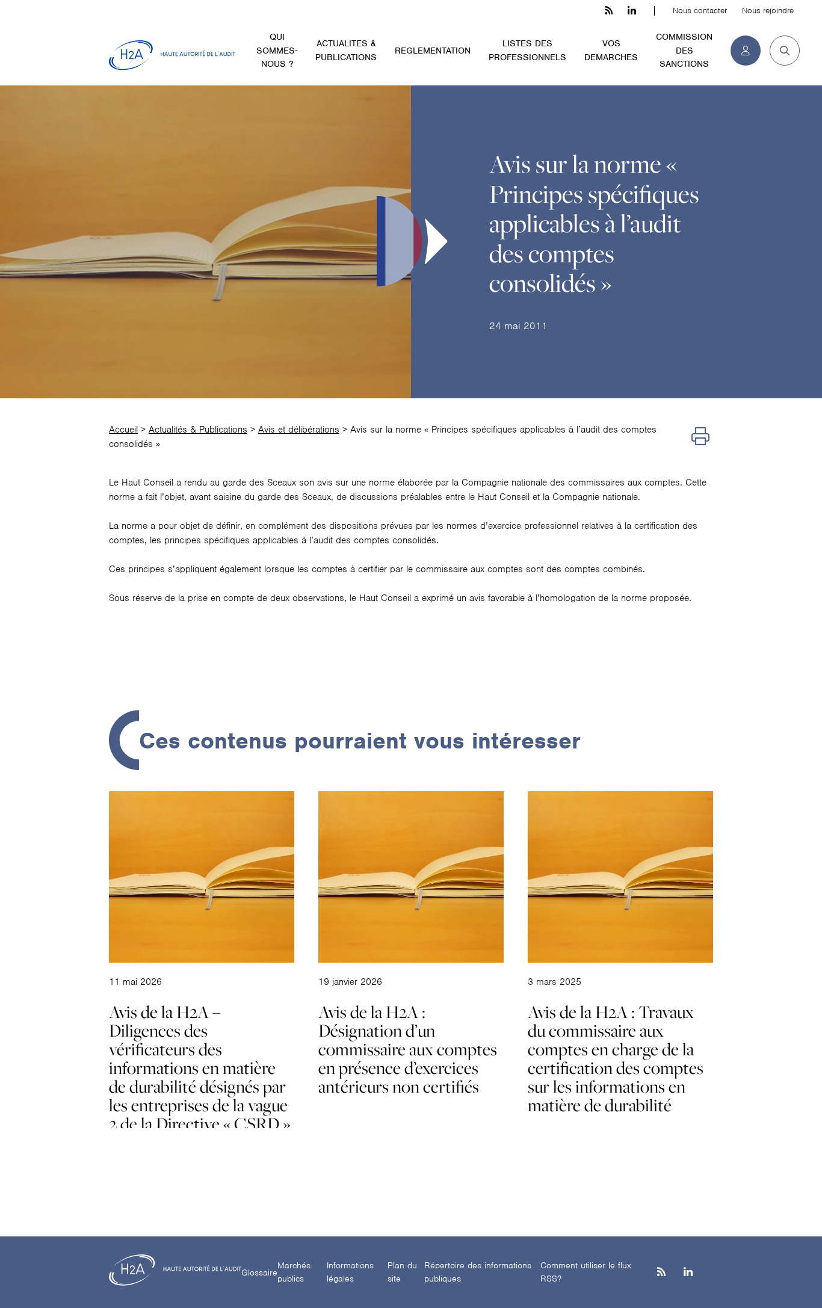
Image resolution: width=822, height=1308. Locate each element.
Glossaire (259, 1272)
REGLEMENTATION (433, 50)
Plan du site (402, 1272)
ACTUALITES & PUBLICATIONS (346, 50)
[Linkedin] (688, 1273)
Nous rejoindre (768, 10)
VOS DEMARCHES (611, 50)
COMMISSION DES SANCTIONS (684, 50)
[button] (780, 50)
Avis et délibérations (298, 430)
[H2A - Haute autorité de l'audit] (172, 55)
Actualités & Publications (198, 430)
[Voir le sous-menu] (304, 36)
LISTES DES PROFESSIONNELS (527, 50)
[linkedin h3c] (632, 11)
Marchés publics (294, 1272)
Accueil (123, 430)
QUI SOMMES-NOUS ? (276, 50)
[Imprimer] (700, 436)
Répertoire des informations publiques (477, 1272)
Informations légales (350, 1272)
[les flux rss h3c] (609, 11)
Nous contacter (700, 10)
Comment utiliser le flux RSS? (585, 1272)
